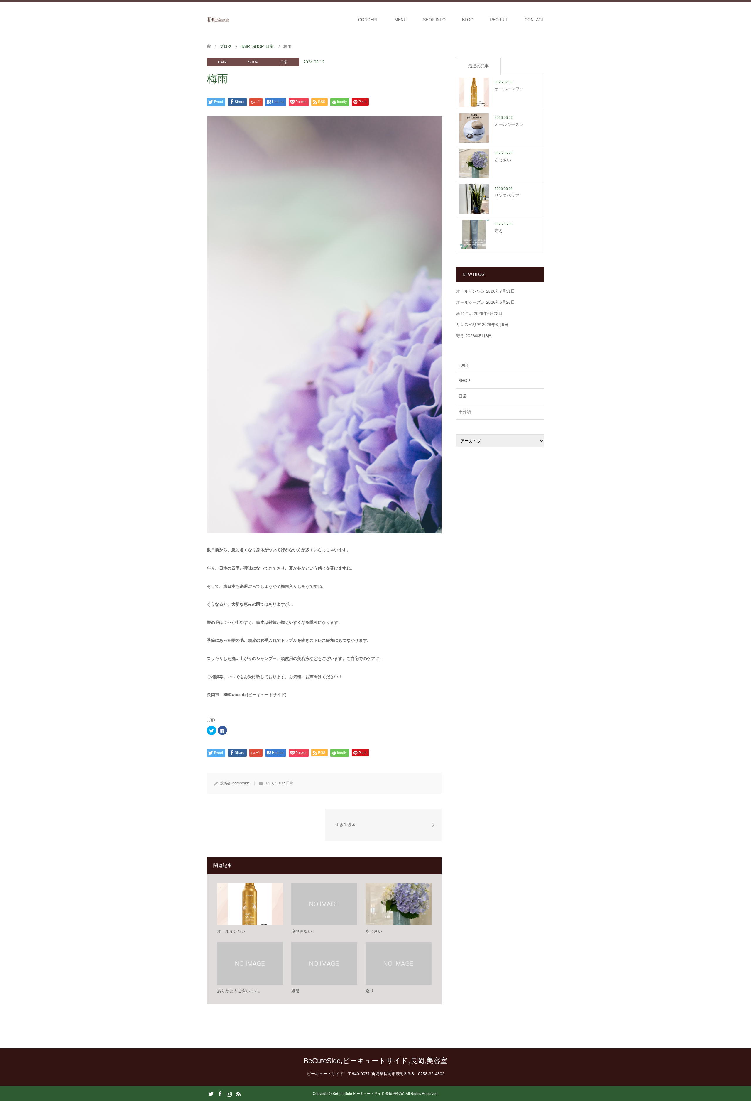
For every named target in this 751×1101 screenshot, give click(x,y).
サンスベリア (468, 324)
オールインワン (470, 291)
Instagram (229, 1093)
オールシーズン (470, 302)
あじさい (464, 313)
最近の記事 (478, 66)
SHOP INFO (434, 19)
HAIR (222, 62)
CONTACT (534, 19)
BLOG (467, 19)
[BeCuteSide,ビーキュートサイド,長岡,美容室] (229, 19)
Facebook (220, 1093)
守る (460, 335)
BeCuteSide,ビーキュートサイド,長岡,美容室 (375, 1061)
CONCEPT (368, 19)
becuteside (241, 783)
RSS (238, 1093)
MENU (401, 19)
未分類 (465, 411)
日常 (283, 62)
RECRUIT (499, 19)
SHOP (253, 62)
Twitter (210, 1093)
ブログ (225, 46)
